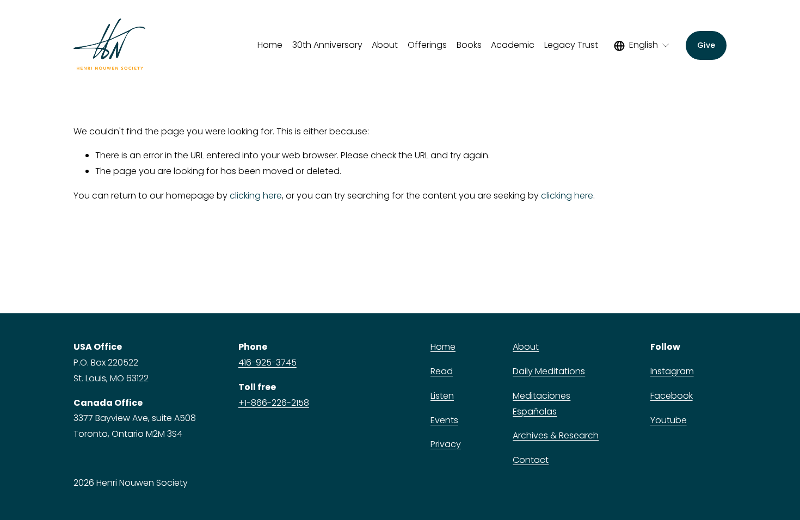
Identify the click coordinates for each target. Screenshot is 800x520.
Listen (442, 395)
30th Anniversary (327, 45)
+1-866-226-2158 (273, 403)
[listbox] (642, 45)
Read (441, 371)
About (526, 347)
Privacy (445, 444)
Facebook (671, 395)
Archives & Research (556, 435)
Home (269, 45)
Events (444, 420)
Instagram (672, 371)
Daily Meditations (549, 371)
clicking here (256, 195)
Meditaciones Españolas (541, 403)
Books (469, 45)
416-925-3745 (267, 362)
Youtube (668, 420)
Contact (531, 460)
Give (706, 45)
